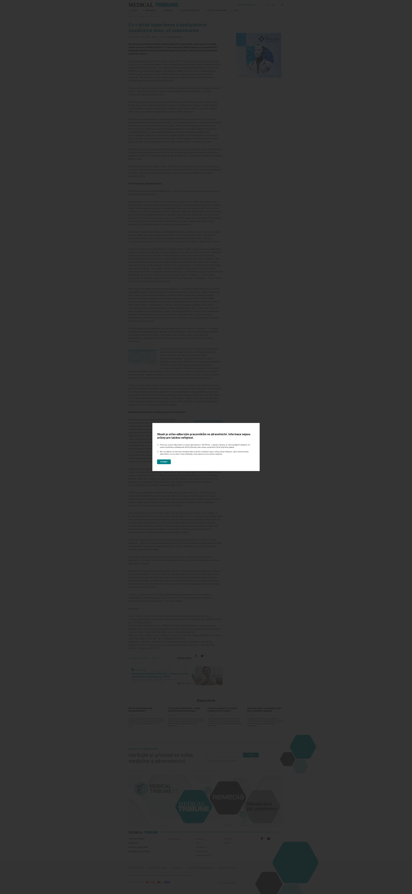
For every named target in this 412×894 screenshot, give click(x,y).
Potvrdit (163, 462)
